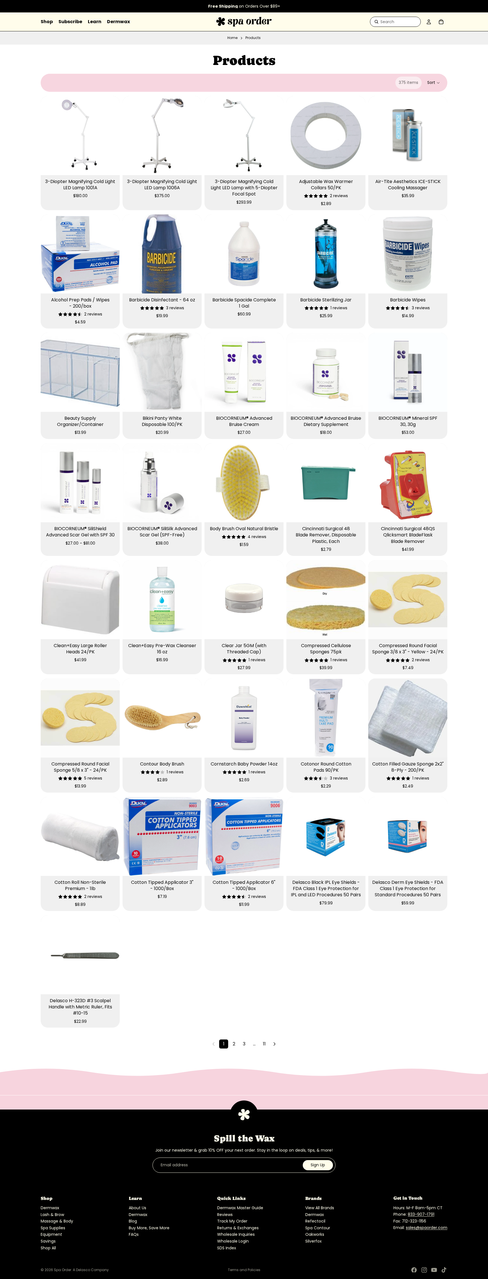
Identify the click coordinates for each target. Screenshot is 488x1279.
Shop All (48, 1247)
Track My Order (232, 1221)
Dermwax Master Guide (240, 1208)
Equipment (51, 1234)
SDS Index (226, 1247)
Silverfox (313, 1241)
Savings (48, 1241)
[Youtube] (434, 1270)
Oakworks (314, 1234)
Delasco (83, 1269)
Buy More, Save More (149, 1228)
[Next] (274, 1044)
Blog (133, 1221)
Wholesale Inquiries (236, 1234)
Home (232, 38)
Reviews (225, 1214)
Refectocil (315, 1221)
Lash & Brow (52, 1214)
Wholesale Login (233, 1241)
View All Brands (319, 1208)
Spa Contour (317, 1228)
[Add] (111, 166)
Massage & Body (57, 1221)
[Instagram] (424, 1270)
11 (264, 1044)
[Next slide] (111, 135)
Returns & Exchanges (238, 1228)
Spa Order (62, 1269)
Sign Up (318, 1165)
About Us (137, 1208)
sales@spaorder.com (426, 1227)
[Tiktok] (444, 1270)
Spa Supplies (53, 1228)
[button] (433, 83)
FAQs (134, 1234)
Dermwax (50, 1208)
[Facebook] (414, 1270)
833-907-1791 (421, 1214)
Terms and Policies (244, 1269)
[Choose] (111, 513)
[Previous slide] (49, 135)
